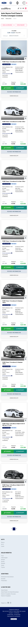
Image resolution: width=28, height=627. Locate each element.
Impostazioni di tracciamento (13, 616)
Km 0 (2, 544)
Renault (3, 563)
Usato (2, 546)
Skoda (2, 561)
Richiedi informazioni (14, 92)
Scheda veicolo (13, 95)
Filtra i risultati (20, 25)
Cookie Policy (10, 614)
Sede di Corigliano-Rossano (8, 594)
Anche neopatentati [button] (6, 73)
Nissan (3, 559)
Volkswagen (4, 557)
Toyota (3, 567)
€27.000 (23, 509)
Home (2, 18)
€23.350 (23, 386)
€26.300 (23, 447)
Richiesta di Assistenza (7, 576)
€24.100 (23, 325)
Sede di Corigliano (6, 596)
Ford (2, 555)
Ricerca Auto (8, 18)
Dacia (2, 565)
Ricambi (3, 578)
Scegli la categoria (7, 25)
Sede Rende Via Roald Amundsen (10, 592)
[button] (26, 3)
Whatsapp (20, 88)
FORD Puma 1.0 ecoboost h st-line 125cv (13, 62)
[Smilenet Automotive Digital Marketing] (14, 619)
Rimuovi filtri (18, 32)
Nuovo (2, 542)
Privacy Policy (17, 614)
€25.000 (23, 204)
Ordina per (5, 35)
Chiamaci (8, 88)
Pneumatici (4, 580)
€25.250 (23, 84)
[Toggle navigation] (26, 8)
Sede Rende (4, 590)
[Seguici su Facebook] (8, 603)
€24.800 (23, 144)
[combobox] (17, 36)
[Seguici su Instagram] (10, 603)
